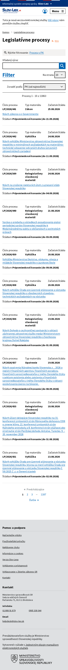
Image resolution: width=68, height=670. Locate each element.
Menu (55, 11)
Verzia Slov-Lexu (10, 559)
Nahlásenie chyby (11, 547)
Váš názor (53, 20)
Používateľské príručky (13, 541)
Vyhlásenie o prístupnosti (14, 565)
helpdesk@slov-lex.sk (13, 621)
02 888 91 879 (9, 610)
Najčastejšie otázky (12, 535)
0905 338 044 (35, 610)
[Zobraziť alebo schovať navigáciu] (45, 11)
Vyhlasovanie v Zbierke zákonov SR (19, 571)
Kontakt (6, 577)
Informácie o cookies (12, 553)
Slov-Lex (43, 3)
